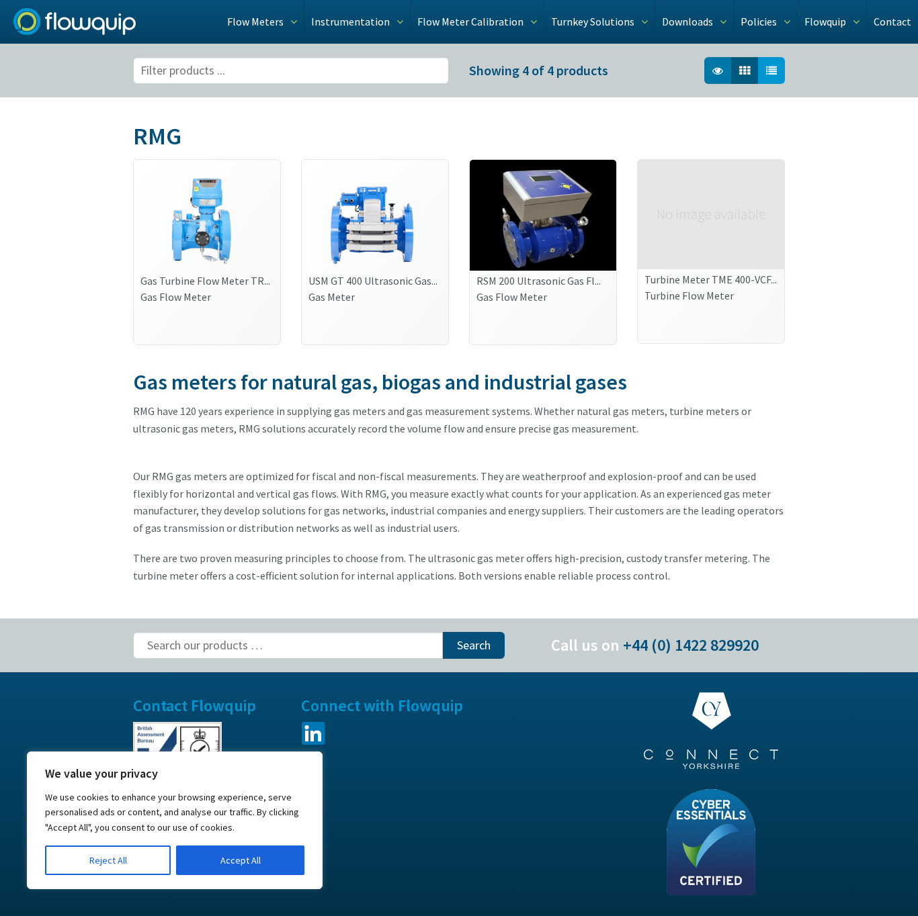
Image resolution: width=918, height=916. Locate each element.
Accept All (240, 860)
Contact (892, 21)
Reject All (108, 860)
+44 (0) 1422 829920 (691, 645)
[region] (175, 820)
